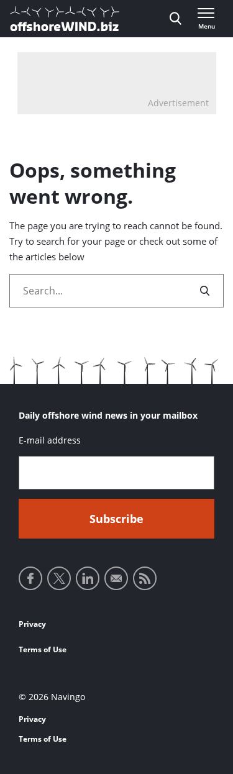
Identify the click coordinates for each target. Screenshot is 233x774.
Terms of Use (42, 649)
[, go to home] (64, 18)
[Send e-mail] (116, 578)
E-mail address (50, 440)
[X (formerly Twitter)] (59, 578)
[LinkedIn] (87, 578)
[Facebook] (30, 578)
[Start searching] (205, 290)
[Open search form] (176, 18)
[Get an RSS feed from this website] (145, 578)
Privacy (32, 624)
